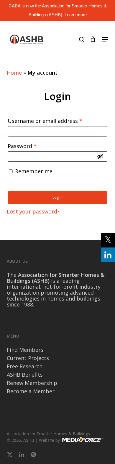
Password (33, 146)
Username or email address (56, 120)
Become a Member (31, 391)
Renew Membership (32, 383)
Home (14, 72)
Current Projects (28, 358)
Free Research (24, 366)
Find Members (25, 350)
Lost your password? (33, 211)
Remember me (33, 171)
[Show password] (100, 156)
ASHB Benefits (25, 375)
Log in (57, 197)
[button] (105, 39)
